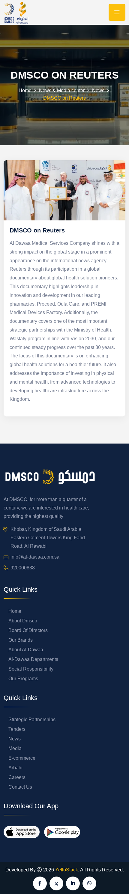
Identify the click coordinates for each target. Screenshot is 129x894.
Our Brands (20, 640)
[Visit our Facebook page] (40, 883)
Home (25, 90)
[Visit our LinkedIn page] (73, 883)
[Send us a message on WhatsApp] (89, 883)
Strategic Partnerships (32, 719)
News (14, 738)
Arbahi (15, 767)
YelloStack (66, 869)
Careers (17, 777)
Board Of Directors (28, 630)
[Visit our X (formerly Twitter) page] (56, 883)
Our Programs (23, 678)
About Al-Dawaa (25, 649)
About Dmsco (22, 620)
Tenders (17, 729)
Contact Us (20, 787)
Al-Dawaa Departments (33, 659)
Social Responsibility (30, 668)
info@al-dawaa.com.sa (34, 556)
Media (15, 748)
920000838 (22, 567)
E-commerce (21, 758)
